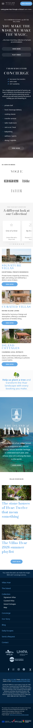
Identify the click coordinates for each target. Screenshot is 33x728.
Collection (6, 594)
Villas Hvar (6, 582)
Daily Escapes (7, 630)
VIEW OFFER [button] (9, 284)
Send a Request (8, 636)
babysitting (8, 132)
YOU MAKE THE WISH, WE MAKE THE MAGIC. (16, 31)
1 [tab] (10, 244)
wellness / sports (10, 136)
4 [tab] (17, 244)
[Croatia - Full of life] (9, 653)
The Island (6, 588)
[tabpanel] (11, 231)
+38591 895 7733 (25, 679)
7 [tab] (23, 244)
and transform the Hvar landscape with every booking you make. (16, 384)
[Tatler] (16, 190)
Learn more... (16, 9)
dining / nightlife (10, 140)
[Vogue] (16, 171)
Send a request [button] (26, 3)
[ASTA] (16, 660)
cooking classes (10, 114)
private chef (9, 105)
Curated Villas (16, 307)
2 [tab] (13, 244)
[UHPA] (22, 653)
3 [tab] (15, 244)
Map (5, 607)
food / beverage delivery (13, 110)
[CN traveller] (26, 181)
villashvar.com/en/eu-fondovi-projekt (19, 715)
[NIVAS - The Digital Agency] (30, 670)
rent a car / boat (10, 127)
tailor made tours (11, 123)
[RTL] (11, 181)
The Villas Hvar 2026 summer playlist (14, 548)
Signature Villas (11, 267)
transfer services (10, 119)
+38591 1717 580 (11, 679)
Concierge (16, 73)
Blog (4, 625)
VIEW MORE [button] (16, 49)
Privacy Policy (26, 681)
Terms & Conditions (17, 681)
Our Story (6, 619)
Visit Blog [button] (17, 561)
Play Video (16, 55)
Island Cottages (11, 347)
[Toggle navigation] (3, 4)
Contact (5, 642)
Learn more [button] (16, 465)
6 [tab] (21, 244)
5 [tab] (19, 244)
